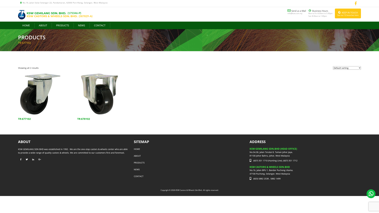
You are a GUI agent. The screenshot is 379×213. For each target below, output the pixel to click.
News (81, 25)
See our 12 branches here (348, 13)
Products (62, 25)
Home (26, 25)
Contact (99, 25)
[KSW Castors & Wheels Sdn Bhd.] (55, 14)
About (43, 25)
